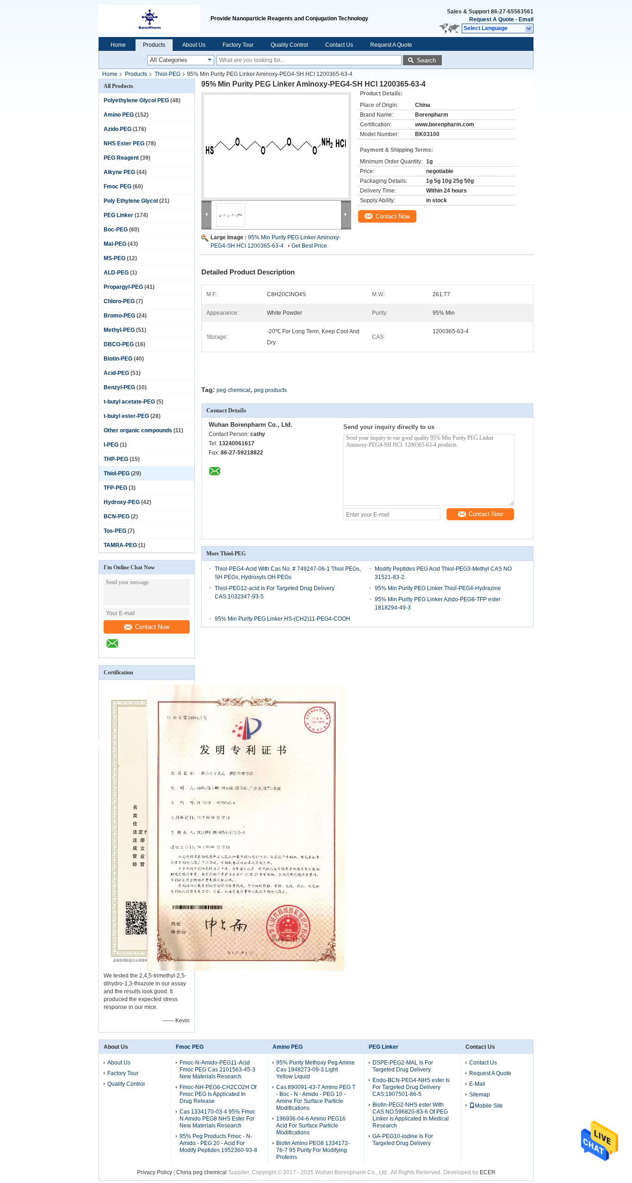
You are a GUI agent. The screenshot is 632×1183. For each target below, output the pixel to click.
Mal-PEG (115, 244)
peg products (270, 390)
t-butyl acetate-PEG (129, 401)
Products (154, 45)
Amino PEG (119, 115)
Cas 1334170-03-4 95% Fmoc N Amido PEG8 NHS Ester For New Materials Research (217, 1118)
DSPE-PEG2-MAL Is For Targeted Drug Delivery (402, 1066)
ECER (488, 1172)
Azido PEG (117, 129)
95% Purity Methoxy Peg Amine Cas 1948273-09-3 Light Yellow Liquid (315, 1069)
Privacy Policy (154, 1172)
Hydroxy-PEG (122, 502)
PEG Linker (118, 215)
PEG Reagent (121, 158)
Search (426, 60)
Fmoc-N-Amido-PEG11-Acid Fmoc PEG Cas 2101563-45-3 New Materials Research (217, 1069)
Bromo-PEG (119, 315)
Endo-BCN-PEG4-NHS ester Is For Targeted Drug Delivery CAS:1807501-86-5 (411, 1087)
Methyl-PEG (119, 330)
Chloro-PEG (119, 301)
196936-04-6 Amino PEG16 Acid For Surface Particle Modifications (311, 1125)
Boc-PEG (116, 229)
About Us (193, 45)
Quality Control (289, 45)
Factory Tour (238, 45)
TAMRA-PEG (120, 545)
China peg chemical (201, 1172)
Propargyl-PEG (123, 287)
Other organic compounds (138, 430)
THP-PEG (116, 459)
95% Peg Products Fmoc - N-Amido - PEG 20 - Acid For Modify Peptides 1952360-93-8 (218, 1143)
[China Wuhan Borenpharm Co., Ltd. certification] (246, 968)
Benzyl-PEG (119, 387)
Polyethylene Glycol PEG (136, 100)
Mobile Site (489, 1105)
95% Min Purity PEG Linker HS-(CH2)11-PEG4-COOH (282, 619)
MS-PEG (114, 258)
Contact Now (152, 626)
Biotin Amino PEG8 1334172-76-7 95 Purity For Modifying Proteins (313, 1150)
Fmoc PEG (117, 186)
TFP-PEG (115, 488)
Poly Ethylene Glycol (131, 201)
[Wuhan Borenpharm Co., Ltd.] (529, 29)
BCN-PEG (117, 516)
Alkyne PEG (119, 172)
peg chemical (233, 390)
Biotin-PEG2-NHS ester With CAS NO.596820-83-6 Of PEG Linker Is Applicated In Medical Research (410, 1115)
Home (118, 45)
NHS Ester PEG (124, 143)
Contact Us (339, 45)
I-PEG (111, 445)
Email (526, 19)
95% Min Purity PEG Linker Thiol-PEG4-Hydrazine (438, 588)
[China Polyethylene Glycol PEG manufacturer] (155, 18)
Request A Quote (491, 19)
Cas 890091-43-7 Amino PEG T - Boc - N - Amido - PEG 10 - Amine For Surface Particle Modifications (315, 1097)
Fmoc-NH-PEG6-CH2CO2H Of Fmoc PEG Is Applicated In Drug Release (218, 1094)
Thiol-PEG (167, 74)
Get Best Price (309, 246)
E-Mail (477, 1084)
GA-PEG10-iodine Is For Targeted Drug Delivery (402, 1139)
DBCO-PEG (119, 344)
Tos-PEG (115, 531)
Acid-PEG (116, 373)
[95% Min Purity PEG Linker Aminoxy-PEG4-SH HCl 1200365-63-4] (276, 146)
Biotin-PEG (118, 358)
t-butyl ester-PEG (126, 416)
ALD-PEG (116, 272)
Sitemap (479, 1094)
